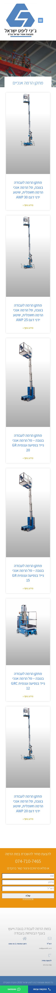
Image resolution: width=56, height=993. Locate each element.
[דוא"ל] (50, 938)
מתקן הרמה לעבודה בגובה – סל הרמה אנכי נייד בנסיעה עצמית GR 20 (28, 442)
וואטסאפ (12, 989)
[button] (40, 20)
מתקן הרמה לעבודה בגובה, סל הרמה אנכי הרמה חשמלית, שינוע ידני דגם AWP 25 (28, 312)
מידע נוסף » (28, 205)
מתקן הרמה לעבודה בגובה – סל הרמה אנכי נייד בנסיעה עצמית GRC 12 (28, 681)
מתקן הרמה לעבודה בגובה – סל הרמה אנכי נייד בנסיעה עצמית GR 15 (28, 573)
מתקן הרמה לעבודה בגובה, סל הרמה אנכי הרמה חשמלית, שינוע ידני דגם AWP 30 (28, 190)
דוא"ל (49, 943)
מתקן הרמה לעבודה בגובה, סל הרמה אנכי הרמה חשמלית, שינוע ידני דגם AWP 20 (28, 803)
